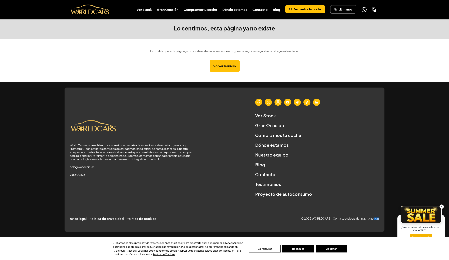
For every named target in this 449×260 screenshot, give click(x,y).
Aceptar (331, 248)
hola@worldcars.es (82, 167)
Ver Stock (144, 10)
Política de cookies (141, 219)
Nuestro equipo (272, 154)
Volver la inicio (224, 66)
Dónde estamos (234, 10)
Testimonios (268, 184)
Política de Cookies (164, 254)
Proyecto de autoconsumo (283, 194)
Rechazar (298, 248)
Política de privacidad (106, 219)
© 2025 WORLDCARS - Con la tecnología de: (331, 218)
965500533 (77, 174)
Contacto (260, 10)
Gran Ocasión (167, 10)
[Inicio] (90, 10)
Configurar (265, 248)
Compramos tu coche (200, 10)
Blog (276, 10)
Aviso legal (78, 219)
